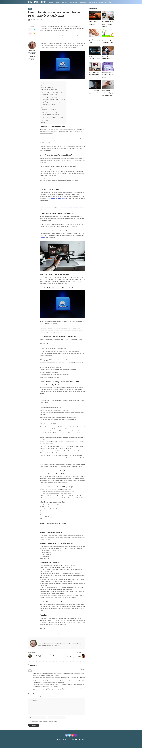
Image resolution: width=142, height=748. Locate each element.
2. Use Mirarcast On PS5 (47, 106)
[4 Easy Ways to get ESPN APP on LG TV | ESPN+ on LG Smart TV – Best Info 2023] (108, 66)
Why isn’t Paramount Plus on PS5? (49, 115)
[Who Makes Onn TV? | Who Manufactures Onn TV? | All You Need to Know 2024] (108, 15)
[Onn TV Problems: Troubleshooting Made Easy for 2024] (95, 15)
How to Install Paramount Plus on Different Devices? (52, 92)
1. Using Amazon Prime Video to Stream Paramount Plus (53, 99)
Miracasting (42, 237)
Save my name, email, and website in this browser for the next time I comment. (43, 721)
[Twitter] (34, 29)
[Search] (113, 2)
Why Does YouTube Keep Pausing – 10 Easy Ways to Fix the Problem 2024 (107, 58)
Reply (83, 669)
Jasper (31, 19)
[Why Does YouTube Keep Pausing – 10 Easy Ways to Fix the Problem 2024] (108, 50)
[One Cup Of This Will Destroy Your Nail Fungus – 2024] (95, 33)
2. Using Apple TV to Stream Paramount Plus (51, 101)
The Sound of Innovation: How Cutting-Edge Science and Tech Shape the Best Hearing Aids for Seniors (32, 55)
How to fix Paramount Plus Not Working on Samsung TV (53, 633)
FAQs (42, 107)
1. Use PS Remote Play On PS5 (48, 104)
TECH (30, 8)
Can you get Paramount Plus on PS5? (49, 109)
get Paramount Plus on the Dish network (57, 198)
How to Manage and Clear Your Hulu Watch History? (94, 58)
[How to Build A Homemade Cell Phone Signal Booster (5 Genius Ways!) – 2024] (108, 33)
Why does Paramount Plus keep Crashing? (50, 114)
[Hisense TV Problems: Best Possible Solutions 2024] (95, 66)
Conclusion (43, 122)
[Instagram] (75, 735)
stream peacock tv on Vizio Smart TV (71, 207)
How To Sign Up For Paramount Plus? (49, 89)
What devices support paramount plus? (50, 112)
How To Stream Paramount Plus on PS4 (54, 185)
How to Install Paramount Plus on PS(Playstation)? (52, 111)
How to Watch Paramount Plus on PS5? (49, 97)
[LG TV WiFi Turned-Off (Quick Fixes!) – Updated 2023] (95, 84)
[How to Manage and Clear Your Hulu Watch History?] (95, 50)
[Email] (34, 34)
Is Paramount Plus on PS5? (46, 91)
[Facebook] (30, 29)
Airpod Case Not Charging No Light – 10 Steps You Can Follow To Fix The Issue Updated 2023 (107, 94)
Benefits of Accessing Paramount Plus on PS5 (51, 95)
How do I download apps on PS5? (49, 119)
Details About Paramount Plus (47, 87)
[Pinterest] (30, 34)
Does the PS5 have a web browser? (49, 120)
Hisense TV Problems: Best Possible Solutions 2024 (94, 74)
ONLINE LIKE (37, 2)
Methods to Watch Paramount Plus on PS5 (50, 94)
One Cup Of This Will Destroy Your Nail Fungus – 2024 (95, 40)
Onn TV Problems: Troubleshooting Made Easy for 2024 (94, 23)
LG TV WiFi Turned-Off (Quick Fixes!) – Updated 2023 (94, 92)
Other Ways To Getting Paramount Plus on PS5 (51, 102)
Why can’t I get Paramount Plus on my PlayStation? (52, 117)
